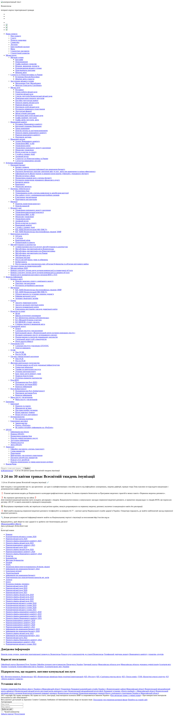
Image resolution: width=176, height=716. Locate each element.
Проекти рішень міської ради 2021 (20, 601)
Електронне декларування (26, 197)
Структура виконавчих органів (28, 161)
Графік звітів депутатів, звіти (27, 120)
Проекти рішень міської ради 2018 (20, 595)
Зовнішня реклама (22, 257)
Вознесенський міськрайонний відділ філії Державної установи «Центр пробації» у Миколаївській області (111, 691)
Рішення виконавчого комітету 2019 (20, 623)
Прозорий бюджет (18, 165)
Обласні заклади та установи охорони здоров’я (34, 294)
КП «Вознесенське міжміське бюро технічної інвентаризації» (59, 677)
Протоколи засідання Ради (26, 393)
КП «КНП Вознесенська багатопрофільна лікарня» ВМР (38, 290)
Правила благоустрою (24, 376)
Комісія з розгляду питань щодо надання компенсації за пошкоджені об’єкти (42, 270)
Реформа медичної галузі (25, 296)
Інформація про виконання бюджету (20, 575)
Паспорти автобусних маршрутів (24, 458)
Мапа (13, 49)
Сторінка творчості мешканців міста (30, 324)
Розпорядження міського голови (28, 68)
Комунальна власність (20, 234)
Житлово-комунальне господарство (25, 363)
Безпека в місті (17, 279)
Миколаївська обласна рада (109, 664)
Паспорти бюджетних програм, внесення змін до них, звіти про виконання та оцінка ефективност (55, 171)
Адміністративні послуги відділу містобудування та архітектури (41, 247)
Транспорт (10, 447)
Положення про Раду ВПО (26, 382)
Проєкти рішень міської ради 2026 (20, 549)
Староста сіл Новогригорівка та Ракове (27, 75)
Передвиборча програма (25, 70)
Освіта (13, 300)
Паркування (15, 453)
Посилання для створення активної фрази (110, 700)
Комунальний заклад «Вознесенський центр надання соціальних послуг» (45, 333)
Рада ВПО (15, 380)
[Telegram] (7, 27)
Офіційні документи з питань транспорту (27, 449)
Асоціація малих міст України (57, 667)
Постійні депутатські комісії (26, 100)
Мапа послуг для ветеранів (22, 397)
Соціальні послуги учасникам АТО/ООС (32, 346)
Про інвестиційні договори (26, 410)
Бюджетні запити (22, 182)
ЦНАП (8, 430)
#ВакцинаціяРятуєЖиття (11, 524)
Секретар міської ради (24, 94)
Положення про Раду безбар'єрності (30, 391)
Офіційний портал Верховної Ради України (18, 664)
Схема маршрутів (18, 451)
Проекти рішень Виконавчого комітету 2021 (24, 618)
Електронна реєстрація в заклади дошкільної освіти (36, 309)
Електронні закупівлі (19, 421)
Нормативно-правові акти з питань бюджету (33, 178)
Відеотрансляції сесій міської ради (29, 115)
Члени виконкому (22, 128)
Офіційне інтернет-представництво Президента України (60, 664)
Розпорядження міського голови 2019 (21, 605)
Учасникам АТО (17, 344)
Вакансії (14, 202)
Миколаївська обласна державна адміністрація (140, 664)
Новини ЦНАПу (17, 434)
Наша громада (11, 34)
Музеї (17, 313)
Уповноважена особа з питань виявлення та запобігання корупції (42, 193)
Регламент (19, 90)
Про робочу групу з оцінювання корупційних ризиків (37, 195)
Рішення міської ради (24, 105)
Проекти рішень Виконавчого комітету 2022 (24, 640)
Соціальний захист (18, 326)
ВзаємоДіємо (11, 464)
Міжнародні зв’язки (23, 408)
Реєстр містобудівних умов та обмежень (31, 260)
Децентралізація (12, 573)
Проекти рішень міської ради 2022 (20, 633)
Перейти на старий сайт (138, 700)
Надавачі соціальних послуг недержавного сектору (36, 335)
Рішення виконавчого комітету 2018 (20, 620)
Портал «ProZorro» (23, 425)
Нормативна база (22, 191)
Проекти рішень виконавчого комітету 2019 (23, 614)
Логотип (14, 45)
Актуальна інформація (20, 440)
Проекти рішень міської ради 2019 (20, 597)
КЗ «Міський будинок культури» (28, 320)
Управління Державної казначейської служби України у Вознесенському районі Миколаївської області (102, 689)
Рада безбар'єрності (18, 389)
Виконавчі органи (18, 139)
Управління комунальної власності (29, 212)
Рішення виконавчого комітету (27, 135)
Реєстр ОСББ (20, 354)
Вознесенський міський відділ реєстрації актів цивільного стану (41, 691)
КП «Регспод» (90, 677)
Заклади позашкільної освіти (27, 307)
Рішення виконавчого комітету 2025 (20, 545)
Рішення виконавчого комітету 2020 (20, 625)
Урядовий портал (90, 664)
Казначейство (11, 558)
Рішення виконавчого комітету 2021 (20, 627)
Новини (9, 534)
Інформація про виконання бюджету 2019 (23, 629)
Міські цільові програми (25, 113)
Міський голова (17, 57)
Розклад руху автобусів (20, 460)
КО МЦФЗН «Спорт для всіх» (27, 322)
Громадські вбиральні (24, 367)
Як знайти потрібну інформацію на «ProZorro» (34, 427)
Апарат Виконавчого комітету (27, 141)
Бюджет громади (22, 167)
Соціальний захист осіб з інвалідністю (31, 339)
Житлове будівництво (15, 560)
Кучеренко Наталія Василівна (27, 77)
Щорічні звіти (21, 72)
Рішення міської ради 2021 (16, 592)
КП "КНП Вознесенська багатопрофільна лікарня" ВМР (38, 232)
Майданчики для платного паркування (26, 455)
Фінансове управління (24, 150)
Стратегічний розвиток (20, 53)
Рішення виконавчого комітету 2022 (20, 642)
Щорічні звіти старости (24, 79)
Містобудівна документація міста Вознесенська (34, 249)
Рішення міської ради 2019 (16, 588)
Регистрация (19, 714)
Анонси (9, 580)
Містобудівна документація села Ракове (31, 253)
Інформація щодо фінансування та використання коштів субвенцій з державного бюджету (52, 174)
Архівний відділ (22, 156)
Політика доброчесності (20, 189)
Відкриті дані (16, 208)
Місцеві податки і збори (25, 176)
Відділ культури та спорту (26, 152)
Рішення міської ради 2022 (16, 638)
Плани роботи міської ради (26, 92)
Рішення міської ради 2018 (16, 586)
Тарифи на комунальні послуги (28, 369)
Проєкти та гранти (23, 406)
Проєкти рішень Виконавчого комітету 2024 (24, 554)
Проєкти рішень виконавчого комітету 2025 (23, 541)
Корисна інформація (14, 277)
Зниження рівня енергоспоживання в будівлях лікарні (28, 567)
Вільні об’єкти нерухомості (26, 415)
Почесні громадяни (18, 40)
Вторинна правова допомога (17, 584)
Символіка (15, 42)
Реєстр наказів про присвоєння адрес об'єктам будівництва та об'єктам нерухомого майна (52, 264)
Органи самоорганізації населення (25, 356)
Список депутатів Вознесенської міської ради (33, 96)
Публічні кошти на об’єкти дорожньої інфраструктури (37, 365)
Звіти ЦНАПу (16, 445)
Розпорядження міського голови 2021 (21, 610)
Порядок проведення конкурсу (27, 204)
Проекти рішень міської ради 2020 (20, 599)
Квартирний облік (22, 240)
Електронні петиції (13, 571)
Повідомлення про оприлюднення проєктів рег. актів (27, 577)
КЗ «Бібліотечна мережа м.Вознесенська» (32, 318)
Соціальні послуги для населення (29, 331)
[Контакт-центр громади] (7, 30)
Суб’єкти (19, 238)
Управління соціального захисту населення (33, 148)
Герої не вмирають (23, 348)
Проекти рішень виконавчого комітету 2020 (23, 616)
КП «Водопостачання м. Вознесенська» (17, 677)
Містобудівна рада (22, 255)
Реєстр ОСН (20, 361)
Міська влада (11, 55)
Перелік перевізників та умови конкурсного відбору (32, 462)
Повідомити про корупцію (26, 199)
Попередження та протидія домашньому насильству (36, 337)
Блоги (8, 582)
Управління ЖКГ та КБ (24, 143)
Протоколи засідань (23, 137)
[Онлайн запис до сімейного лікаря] (7, 25)
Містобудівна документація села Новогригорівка (35, 251)
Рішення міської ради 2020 (16, 590)
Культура (9, 556)
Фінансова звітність (23, 186)
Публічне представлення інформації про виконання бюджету (40, 169)
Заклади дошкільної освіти (26, 303)
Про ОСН (19, 359)
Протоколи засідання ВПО (26, 384)
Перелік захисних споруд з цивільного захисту (34, 281)
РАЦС (8, 565)
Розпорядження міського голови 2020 (21, 608)
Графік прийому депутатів (26, 118)
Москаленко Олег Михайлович (28, 83)
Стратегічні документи (20, 51)
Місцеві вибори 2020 (19, 268)
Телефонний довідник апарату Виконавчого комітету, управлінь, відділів (134, 654)
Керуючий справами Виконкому (28, 126)
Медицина (15, 288)
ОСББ (13, 350)
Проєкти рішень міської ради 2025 (20, 543)
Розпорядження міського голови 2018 (21, 603)
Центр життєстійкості (24, 341)
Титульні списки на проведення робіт (26, 266)
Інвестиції (15, 404)
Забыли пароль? (7, 714)
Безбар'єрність (21, 262)
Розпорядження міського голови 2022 (21, 644)
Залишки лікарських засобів (26, 298)
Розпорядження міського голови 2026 (21, 537)
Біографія (19, 60)
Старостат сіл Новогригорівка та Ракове (31, 159)
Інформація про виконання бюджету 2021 (23, 635)
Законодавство (21, 423)
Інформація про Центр (20, 432)
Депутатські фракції (23, 111)
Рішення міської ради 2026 (16, 539)
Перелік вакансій (22, 206)
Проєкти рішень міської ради (27, 103)
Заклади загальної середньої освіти (29, 305)
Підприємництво (18, 417)
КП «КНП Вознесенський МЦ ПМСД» (31, 230)
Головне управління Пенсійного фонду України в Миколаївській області (30, 689)
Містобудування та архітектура (23, 245)
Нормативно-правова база (21, 436)
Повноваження (21, 62)
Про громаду (16, 36)
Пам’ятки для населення (25, 283)
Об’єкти (18, 236)
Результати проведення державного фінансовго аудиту (37, 180)
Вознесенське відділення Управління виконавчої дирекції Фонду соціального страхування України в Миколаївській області (108, 693)
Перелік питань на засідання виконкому (31, 131)
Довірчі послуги (17, 442)
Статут (13, 38)
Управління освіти (22, 146)
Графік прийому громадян (26, 64)
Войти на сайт (7, 709)
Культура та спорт (18, 311)
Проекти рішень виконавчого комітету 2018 (23, 612)
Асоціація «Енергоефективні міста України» (26, 667)
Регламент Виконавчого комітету (28, 124)
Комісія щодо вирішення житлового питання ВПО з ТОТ (34, 275)
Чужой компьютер (11, 712)
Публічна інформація (14, 163)
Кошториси (20, 184)
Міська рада (15, 88)
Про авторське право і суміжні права (126, 695)
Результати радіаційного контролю (29, 285)
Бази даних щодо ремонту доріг (28, 374)
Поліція (9, 562)
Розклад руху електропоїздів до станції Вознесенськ (82, 654)
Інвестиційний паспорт (20, 47)
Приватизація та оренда (25, 242)
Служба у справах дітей (25, 227)
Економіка (10, 402)
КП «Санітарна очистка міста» (109, 677)
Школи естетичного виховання (28, 316)
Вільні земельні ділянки (25, 412)
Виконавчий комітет (19, 122)
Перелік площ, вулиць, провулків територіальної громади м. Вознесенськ (31, 654)
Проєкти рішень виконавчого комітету (31, 133)
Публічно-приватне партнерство (28, 378)
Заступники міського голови (22, 81)
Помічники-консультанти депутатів (29, 98)
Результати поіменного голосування (30, 109)
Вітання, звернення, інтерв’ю (27, 66)
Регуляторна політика (24, 419)
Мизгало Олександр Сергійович (28, 85)
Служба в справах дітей (25, 154)
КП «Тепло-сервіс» (130, 677)
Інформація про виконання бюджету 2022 (23, 569)
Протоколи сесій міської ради (27, 107)
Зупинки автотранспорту (25, 371)
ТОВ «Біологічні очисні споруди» (152, 677)
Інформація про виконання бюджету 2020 (23, 631)
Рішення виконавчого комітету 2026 (20, 552)
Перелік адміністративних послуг (24, 438)
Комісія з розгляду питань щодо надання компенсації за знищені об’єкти (40, 273)
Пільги (18, 328)
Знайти (27, 468)
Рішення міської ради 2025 (16, 547)
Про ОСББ (19, 352)
